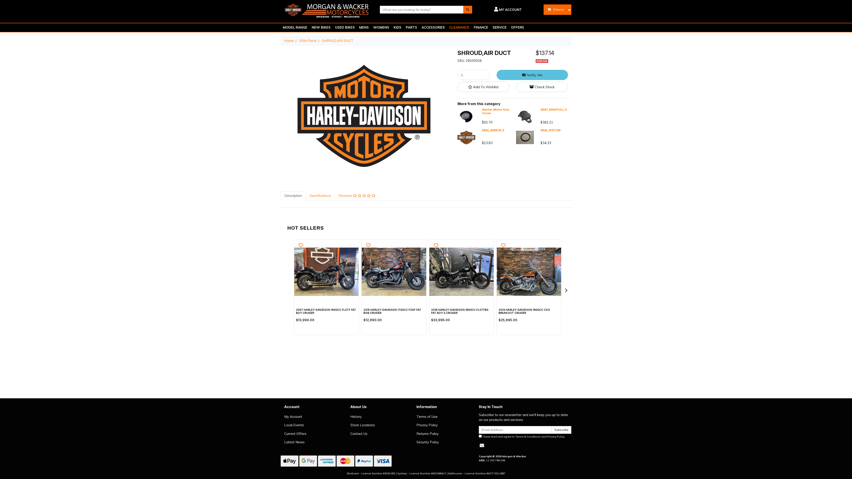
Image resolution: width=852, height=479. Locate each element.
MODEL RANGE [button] (295, 27)
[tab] (293, 195)
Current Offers (295, 434)
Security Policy (427, 442)
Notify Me (534, 75)
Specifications (320, 196)
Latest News (294, 442)
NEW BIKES (321, 27)
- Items (557, 10)
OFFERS (517, 27)
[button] (500, 9)
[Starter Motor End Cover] (466, 116)
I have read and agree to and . (523, 436)
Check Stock (544, 87)
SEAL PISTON (550, 130)
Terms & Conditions (528, 436)
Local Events (294, 425)
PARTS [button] (411, 27)
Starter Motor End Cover (495, 111)
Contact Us (358, 434)
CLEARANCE (459, 27)
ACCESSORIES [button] (433, 27)
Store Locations (362, 425)
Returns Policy (427, 434)
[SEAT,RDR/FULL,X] (525, 116)
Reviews (346, 196)
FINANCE (481, 27)
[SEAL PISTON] (525, 137)
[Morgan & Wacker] (327, 9)
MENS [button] (364, 27)
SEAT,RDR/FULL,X (553, 109)
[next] (566, 290)
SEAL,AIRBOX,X (493, 130)
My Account (293, 416)
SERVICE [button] (500, 27)
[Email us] (482, 445)
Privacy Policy (427, 425)
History (356, 416)
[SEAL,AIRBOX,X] (466, 137)
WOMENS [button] (381, 27)
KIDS (397, 27)
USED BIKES (345, 27)
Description (293, 196)
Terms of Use (427, 416)
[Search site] (467, 10)
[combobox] (422, 10)
